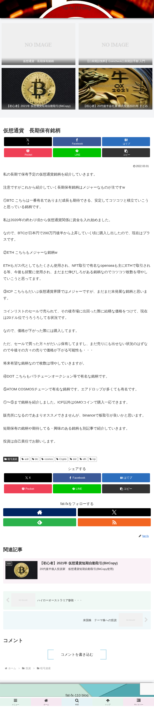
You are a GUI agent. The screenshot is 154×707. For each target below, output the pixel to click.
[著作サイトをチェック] (39, 512)
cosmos (49, 459)
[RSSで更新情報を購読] (114, 522)
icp (94, 459)
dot (74, 459)
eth (84, 459)
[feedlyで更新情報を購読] (39, 522)
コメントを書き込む (77, 655)
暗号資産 (12, 459)
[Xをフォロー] (114, 512)
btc (36, 459)
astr (27, 459)
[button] (126, 152)
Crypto (63, 459)
